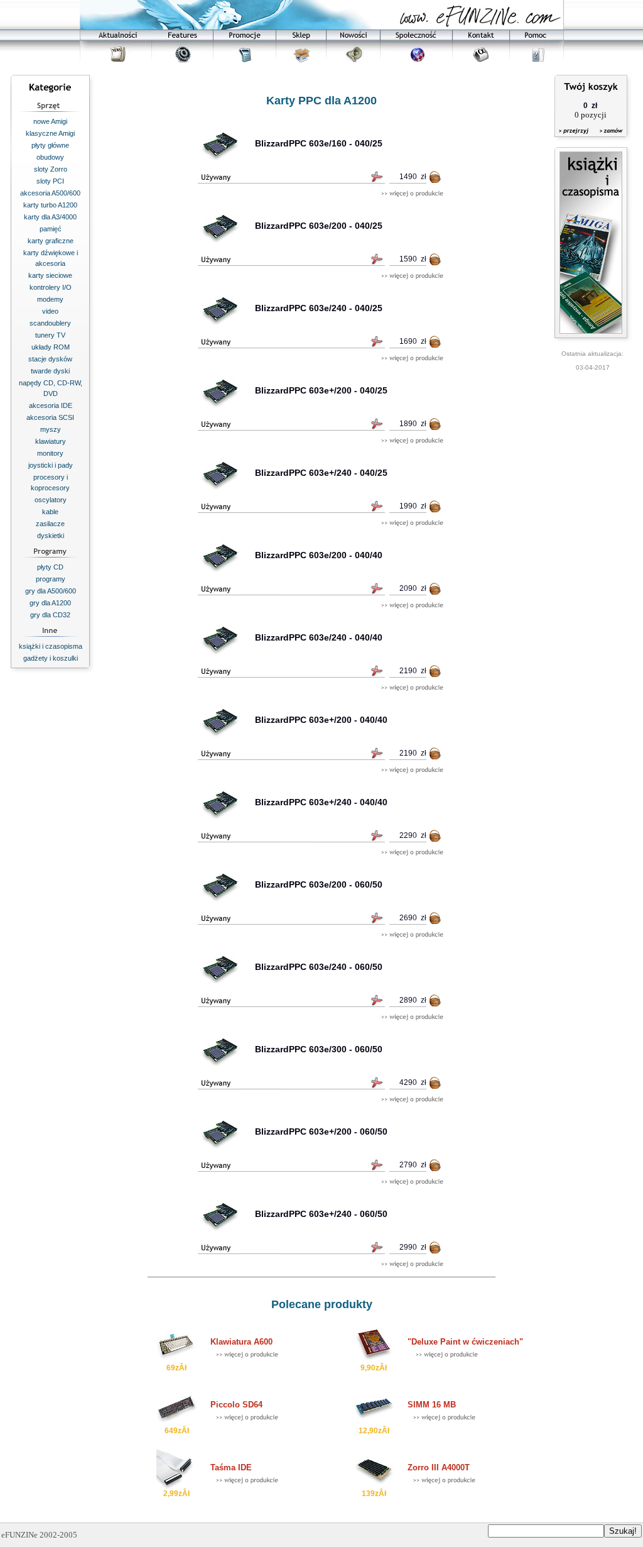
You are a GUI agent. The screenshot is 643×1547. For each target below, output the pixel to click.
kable (50, 511)
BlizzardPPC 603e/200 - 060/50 (318, 884)
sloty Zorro (50, 169)
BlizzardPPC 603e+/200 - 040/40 (321, 720)
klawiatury (50, 441)
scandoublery (50, 323)
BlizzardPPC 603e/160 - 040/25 (318, 143)
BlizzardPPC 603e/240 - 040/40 (318, 637)
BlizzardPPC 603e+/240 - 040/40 (321, 802)
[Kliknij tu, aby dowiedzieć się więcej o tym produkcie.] (412, 194)
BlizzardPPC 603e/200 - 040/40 (318, 555)
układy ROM (50, 347)
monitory (50, 453)
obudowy (50, 157)
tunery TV (50, 335)
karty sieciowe (50, 275)
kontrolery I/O (51, 287)
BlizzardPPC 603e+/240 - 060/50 (321, 1214)
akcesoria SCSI (50, 417)
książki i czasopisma (50, 646)
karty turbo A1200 (50, 205)
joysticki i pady (50, 465)
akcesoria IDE (50, 405)
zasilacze (50, 523)
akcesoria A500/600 (50, 193)
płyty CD (50, 567)
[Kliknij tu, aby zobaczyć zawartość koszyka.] (574, 138)
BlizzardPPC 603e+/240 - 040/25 (321, 473)
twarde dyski (50, 371)
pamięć (51, 229)
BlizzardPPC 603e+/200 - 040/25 (321, 390)
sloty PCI (50, 181)
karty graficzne (50, 241)
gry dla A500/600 (50, 591)
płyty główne (50, 145)
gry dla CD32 (50, 615)
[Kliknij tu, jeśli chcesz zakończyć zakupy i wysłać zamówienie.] (608, 138)
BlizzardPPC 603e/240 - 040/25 (318, 308)
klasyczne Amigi (50, 133)
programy (50, 579)
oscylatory (51, 500)
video (50, 311)
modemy (50, 299)
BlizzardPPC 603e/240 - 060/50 (318, 967)
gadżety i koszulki (50, 658)
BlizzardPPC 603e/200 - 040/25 (318, 226)
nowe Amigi (50, 121)
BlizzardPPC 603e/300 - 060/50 (318, 1049)
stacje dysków (50, 359)
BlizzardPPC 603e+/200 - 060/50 (321, 1131)
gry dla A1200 (50, 603)
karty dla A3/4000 (50, 217)
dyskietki (50, 535)
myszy (50, 429)
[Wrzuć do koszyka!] (435, 179)
